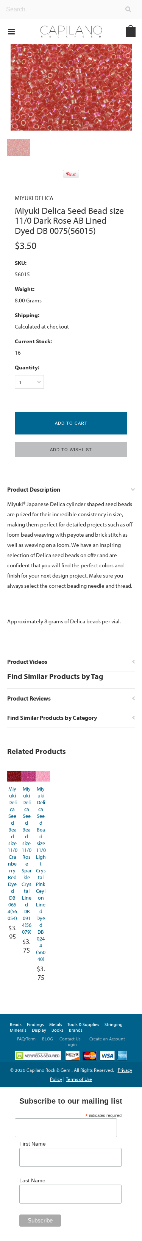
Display (39, 1030)
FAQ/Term (27, 1039)
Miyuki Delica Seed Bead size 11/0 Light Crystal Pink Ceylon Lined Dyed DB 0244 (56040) (41, 873)
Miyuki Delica (34, 198)
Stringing (114, 1024)
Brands (76, 1030)
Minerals (18, 1030)
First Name (32, 1144)
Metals (55, 1024)
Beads (16, 1024)
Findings (35, 1024)
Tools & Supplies (83, 1024)
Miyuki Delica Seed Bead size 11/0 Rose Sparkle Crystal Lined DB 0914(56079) (27, 860)
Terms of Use (79, 1079)
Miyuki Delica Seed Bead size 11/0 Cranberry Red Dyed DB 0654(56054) (12, 853)
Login (71, 1044)
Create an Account (107, 1039)
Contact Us (70, 1039)
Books (57, 1030)
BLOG (47, 1039)
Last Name (32, 1180)
